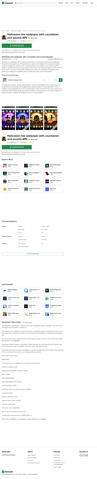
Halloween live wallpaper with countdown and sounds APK (33, 36)
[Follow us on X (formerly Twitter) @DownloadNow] (83, 455)
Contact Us (30, 460)
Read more (61, 59)
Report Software (34, 253)
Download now (18, 46)
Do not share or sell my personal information (59, 463)
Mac (67, 3)
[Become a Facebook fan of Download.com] (80, 455)
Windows (60, 3)
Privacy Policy (57, 455)
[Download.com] (7, 3)
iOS (72, 3)
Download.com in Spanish (34, 463)
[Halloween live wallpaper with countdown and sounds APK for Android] (4, 37)
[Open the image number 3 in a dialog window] (50, 118)
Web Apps (85, 3)
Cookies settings (57, 467)
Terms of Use (57, 457)
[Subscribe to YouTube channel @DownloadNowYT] (86, 455)
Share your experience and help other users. (13, 52)
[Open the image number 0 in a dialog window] (8, 118)
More (92, 3)
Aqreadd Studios (28, 322)
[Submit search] (16, 3)
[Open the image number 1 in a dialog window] (22, 118)
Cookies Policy (57, 460)
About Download (31, 455)
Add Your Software (32, 457)
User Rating (23, 41)
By (12, 41)
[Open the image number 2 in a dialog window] (36, 118)
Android (78, 3)
